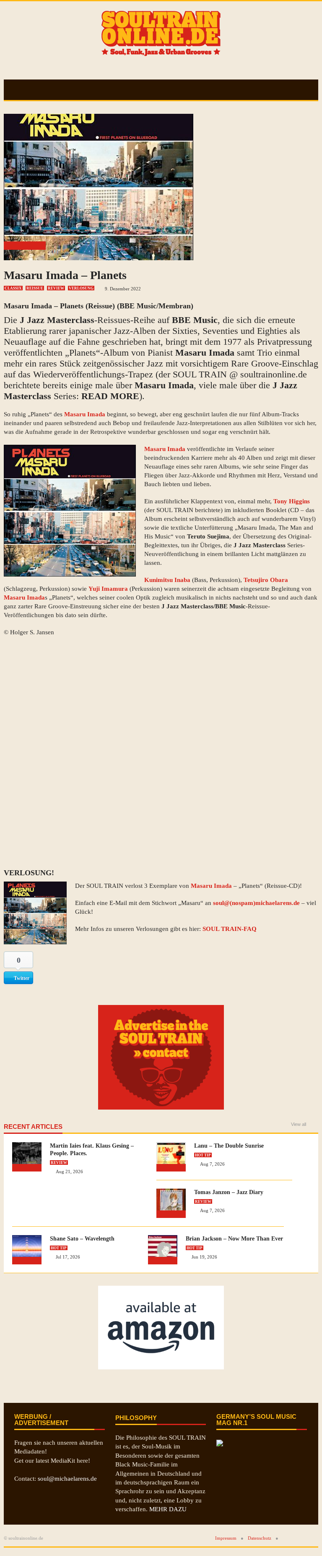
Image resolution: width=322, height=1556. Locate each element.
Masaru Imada (204, 352)
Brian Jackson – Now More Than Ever (234, 1239)
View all (298, 1124)
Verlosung (81, 288)
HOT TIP (203, 1155)
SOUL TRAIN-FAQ (230, 928)
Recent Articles (33, 1126)
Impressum (225, 1538)
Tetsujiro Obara (266, 580)
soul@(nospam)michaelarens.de (256, 903)
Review (56, 288)
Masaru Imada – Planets (65, 275)
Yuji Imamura (108, 588)
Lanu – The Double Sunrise (229, 1146)
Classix (13, 288)
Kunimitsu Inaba (167, 580)
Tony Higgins (291, 501)
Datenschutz (259, 1538)
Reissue (34, 288)
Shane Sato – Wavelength (82, 1239)
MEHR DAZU (168, 1509)
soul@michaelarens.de (67, 1478)
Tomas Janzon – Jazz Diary (228, 1192)
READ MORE (110, 396)
